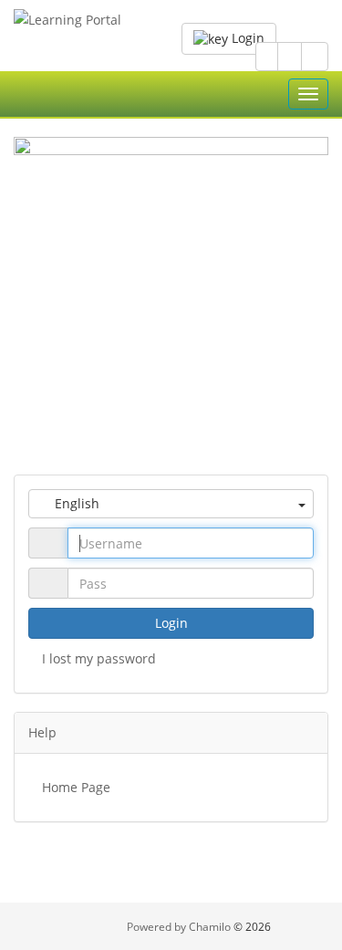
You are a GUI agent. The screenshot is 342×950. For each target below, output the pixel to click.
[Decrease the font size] (266, 56)
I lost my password (99, 658)
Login (246, 38)
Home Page (76, 787)
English (75, 503)
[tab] (171, 733)
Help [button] (42, 732)
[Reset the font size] (289, 56)
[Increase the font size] (314, 56)
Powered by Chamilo (180, 926)
